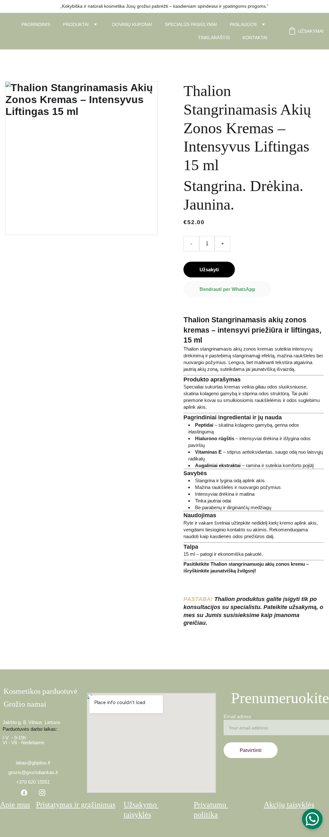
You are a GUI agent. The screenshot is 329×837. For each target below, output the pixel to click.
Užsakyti (209, 269)
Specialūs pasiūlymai (191, 24)
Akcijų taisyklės (289, 804)
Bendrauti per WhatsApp (227, 289)
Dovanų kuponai (132, 24)
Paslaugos (243, 24)
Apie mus (15, 804)
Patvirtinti (251, 750)
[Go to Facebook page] (24, 792)
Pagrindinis (36, 24)
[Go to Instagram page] (42, 792)
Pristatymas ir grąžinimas (75, 804)
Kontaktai (255, 37)
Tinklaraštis (214, 37)
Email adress (237, 716)
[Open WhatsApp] (312, 819)
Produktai (76, 24)
